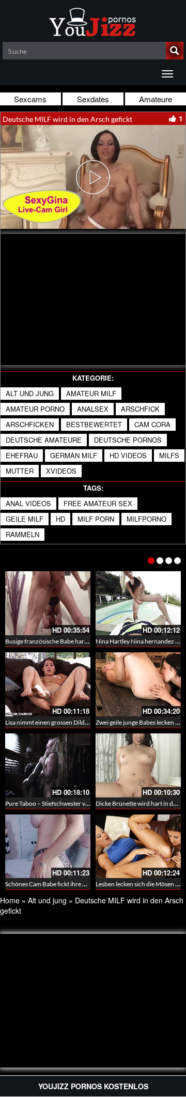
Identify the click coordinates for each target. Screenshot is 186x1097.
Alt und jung (30, 393)
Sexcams (30, 98)
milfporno (146, 519)
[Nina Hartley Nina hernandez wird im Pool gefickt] (138, 603)
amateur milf (91, 393)
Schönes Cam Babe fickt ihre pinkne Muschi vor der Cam (80, 884)
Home (10, 900)
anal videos (28, 503)
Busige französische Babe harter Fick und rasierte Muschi (82, 641)
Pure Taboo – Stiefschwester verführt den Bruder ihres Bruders (90, 803)
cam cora (152, 424)
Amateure (155, 98)
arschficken (30, 424)
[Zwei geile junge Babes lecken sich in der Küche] (138, 684)
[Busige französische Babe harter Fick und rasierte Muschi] (47, 603)
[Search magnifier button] (174, 50)
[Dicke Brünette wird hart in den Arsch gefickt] (138, 765)
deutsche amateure (44, 440)
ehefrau (22, 455)
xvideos (61, 471)
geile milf (24, 519)
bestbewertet (94, 424)
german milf (73, 455)
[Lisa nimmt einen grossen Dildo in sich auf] (47, 684)
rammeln (22, 534)
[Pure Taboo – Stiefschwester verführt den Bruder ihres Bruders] (47, 765)
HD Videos (128, 455)
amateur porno (35, 409)
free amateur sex (98, 503)
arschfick (140, 409)
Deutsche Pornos (128, 440)
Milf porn (96, 519)
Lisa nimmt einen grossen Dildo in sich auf (60, 722)
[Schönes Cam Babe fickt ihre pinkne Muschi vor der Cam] (47, 846)
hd (60, 519)
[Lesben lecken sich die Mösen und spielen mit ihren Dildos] (138, 846)
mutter (20, 471)
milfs (169, 455)
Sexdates (93, 98)
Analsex (93, 409)
